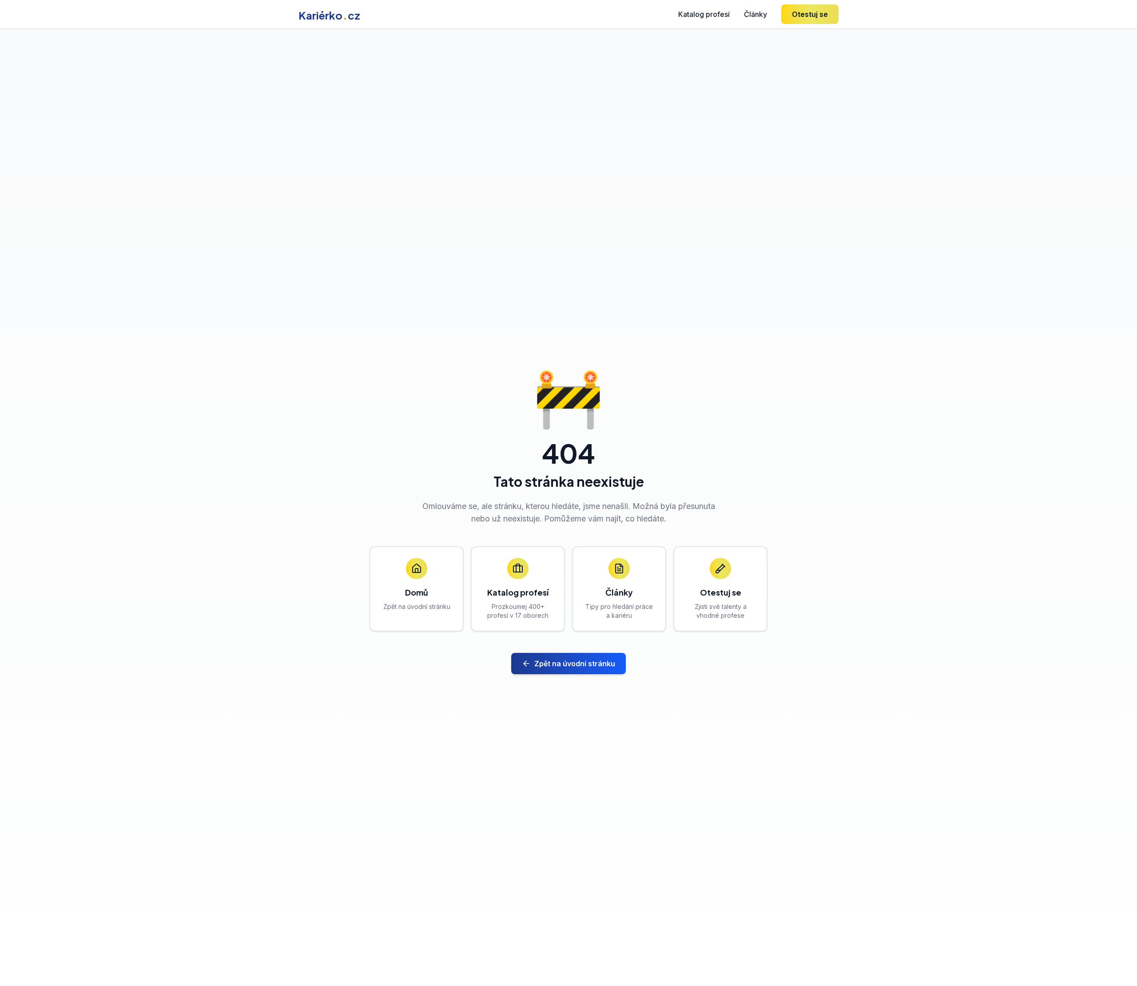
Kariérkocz (329, 15)
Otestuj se (810, 14)
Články (755, 14)
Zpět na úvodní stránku (574, 663)
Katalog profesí (704, 14)
